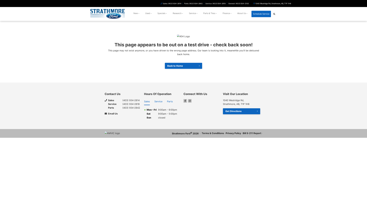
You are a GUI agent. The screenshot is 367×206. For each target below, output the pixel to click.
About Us (241, 13)
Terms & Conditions (213, 133)
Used (147, 13)
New (135, 13)
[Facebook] (185, 101)
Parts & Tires (209, 13)
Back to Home (175, 65)
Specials (161, 13)
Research (177, 13)
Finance (226, 13)
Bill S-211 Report (252, 133)
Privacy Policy (233, 133)
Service (192, 13)
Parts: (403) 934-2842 (193, 3)
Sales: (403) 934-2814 (172, 3)
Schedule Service (261, 14)
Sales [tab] (147, 101)
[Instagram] (190, 101)
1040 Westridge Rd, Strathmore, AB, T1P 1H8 (273, 3)
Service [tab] (158, 101)
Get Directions (233, 111)
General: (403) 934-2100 (238, 3)
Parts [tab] (170, 101)
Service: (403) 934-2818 (215, 3)
